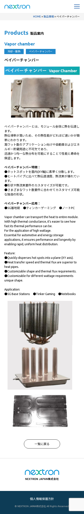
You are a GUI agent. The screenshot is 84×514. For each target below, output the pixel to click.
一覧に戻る (42, 444)
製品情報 (49, 16)
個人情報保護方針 (42, 498)
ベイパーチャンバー (17, 126)
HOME (37, 16)
